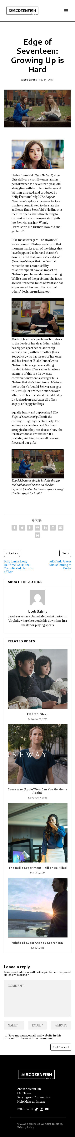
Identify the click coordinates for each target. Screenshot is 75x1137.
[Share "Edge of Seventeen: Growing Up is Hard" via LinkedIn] (45, 527)
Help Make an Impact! (31, 1101)
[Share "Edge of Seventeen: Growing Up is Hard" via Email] (60, 527)
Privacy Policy (25, 1127)
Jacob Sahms (29, 79)
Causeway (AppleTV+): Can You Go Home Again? (37, 791)
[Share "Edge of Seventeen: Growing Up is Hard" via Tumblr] (30, 527)
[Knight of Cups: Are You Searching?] (38, 907)
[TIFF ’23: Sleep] (38, 679)
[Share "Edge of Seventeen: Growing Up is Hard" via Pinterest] (37, 527)
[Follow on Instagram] (41, 1109)
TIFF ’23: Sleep (37, 714)
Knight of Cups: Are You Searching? (38, 942)
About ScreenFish (29, 1089)
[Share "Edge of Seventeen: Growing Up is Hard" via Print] (37, 535)
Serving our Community (33, 1097)
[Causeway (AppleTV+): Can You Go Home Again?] (38, 754)
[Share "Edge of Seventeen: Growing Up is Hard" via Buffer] (53, 527)
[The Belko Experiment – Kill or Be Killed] (38, 833)
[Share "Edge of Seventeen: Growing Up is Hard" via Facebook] (14, 527)
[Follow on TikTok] (36, 1109)
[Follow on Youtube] (46, 1109)
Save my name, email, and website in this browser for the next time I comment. (32, 1037)
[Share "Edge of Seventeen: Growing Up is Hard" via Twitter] (22, 527)
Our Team (24, 1093)
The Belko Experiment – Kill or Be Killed (37, 867)
